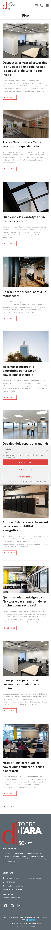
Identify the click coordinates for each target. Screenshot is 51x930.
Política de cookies (11, 481)
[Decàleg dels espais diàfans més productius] (26, 424)
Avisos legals (42, 481)
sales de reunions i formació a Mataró (28, 856)
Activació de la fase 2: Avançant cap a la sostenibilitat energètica (25, 526)
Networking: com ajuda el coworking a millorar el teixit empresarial (23, 767)
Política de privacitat (28, 481)
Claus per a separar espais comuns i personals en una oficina (21, 684)
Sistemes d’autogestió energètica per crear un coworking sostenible (19, 370)
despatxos (37, 853)
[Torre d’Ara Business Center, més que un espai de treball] (26, 124)
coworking (7, 856)
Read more (9, 97)
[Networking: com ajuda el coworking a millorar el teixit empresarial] (26, 741)
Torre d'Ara (23, 917)
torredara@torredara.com (16, 886)
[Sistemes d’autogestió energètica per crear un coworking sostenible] (26, 347)
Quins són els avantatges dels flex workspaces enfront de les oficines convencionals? (25, 601)
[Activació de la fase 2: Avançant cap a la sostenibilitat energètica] (26, 500)
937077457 (10, 882)
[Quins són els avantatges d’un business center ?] (26, 197)
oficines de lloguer (24, 853)
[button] (47, 450)
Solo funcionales (26, 469)
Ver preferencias (26, 477)
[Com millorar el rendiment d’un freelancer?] (26, 272)
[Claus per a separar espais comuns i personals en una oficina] (26, 658)
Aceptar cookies (25, 462)
